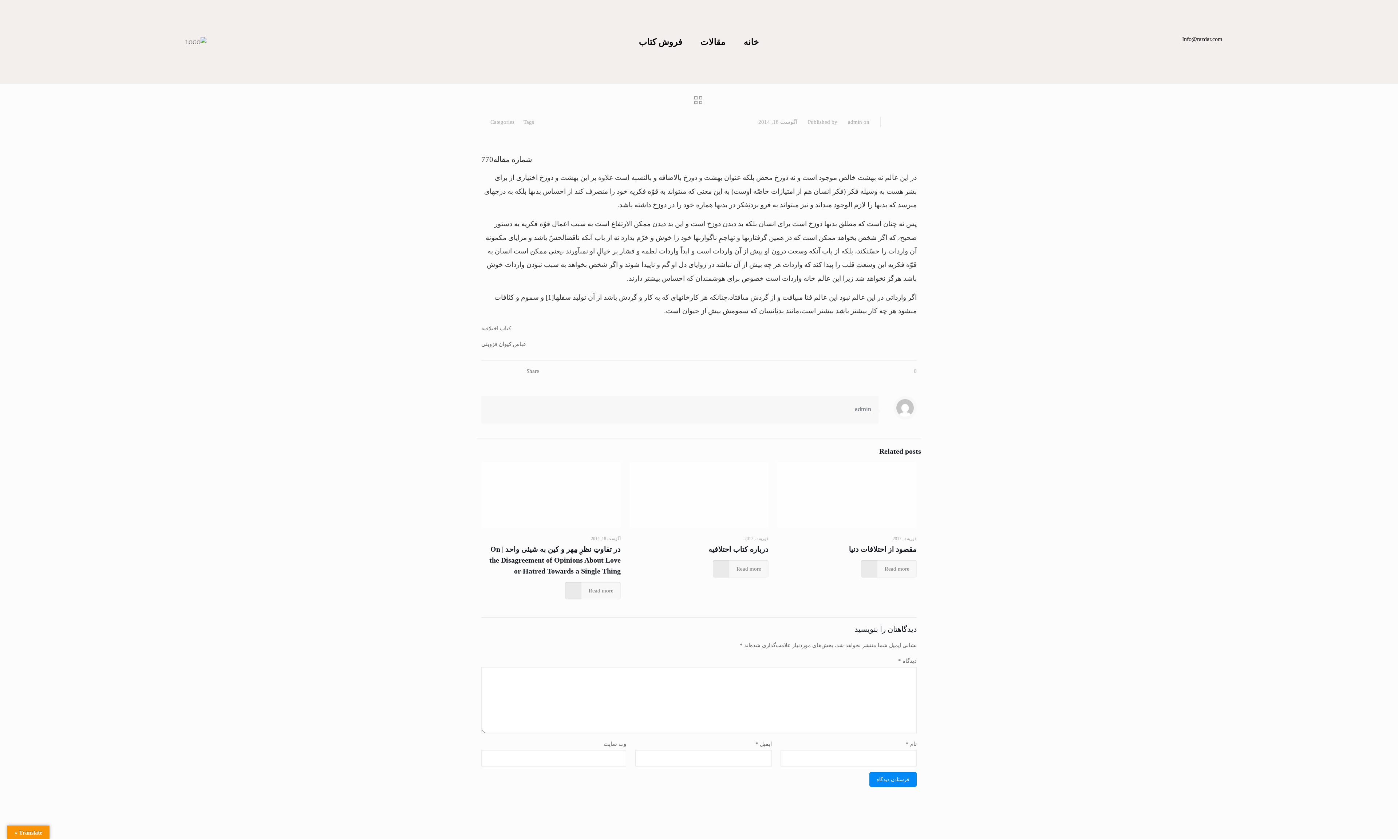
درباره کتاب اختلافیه (738, 549)
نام (911, 744)
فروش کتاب (660, 42)
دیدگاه (907, 661)
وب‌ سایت (615, 744)
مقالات (713, 42)
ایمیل (763, 744)
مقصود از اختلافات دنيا (883, 549)
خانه (751, 42)
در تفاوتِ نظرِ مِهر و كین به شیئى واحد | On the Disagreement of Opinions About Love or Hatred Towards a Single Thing (555, 560)
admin (855, 122)
